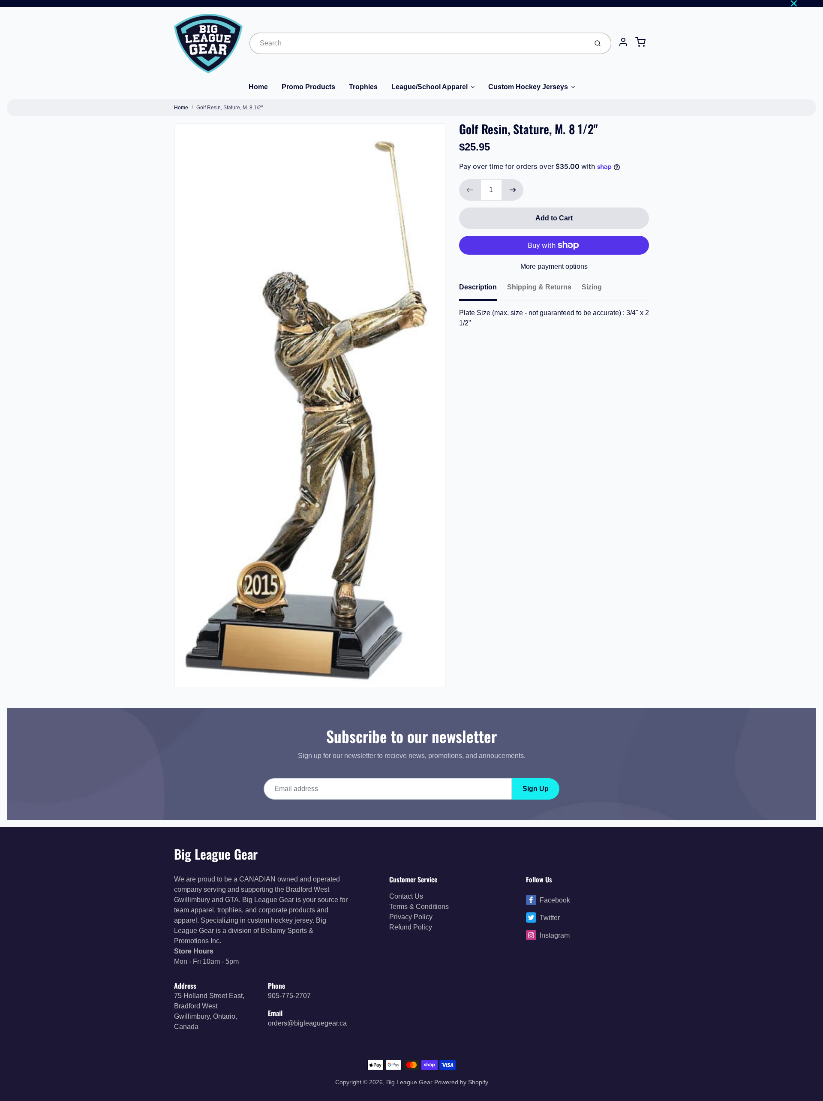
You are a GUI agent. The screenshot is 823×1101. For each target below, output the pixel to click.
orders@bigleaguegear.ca (307, 1023)
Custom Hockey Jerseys (528, 86)
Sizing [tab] (592, 287)
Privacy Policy (411, 917)
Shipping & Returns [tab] (539, 287)
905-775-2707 (289, 995)
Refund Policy (410, 927)
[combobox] (417, 43)
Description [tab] (478, 287)
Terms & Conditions (419, 906)
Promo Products (308, 86)
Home (258, 86)
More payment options (554, 266)
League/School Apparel (429, 86)
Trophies (363, 86)
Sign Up (536, 788)
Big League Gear (216, 853)
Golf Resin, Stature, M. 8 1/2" (229, 108)
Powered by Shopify (461, 1082)
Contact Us (406, 896)
